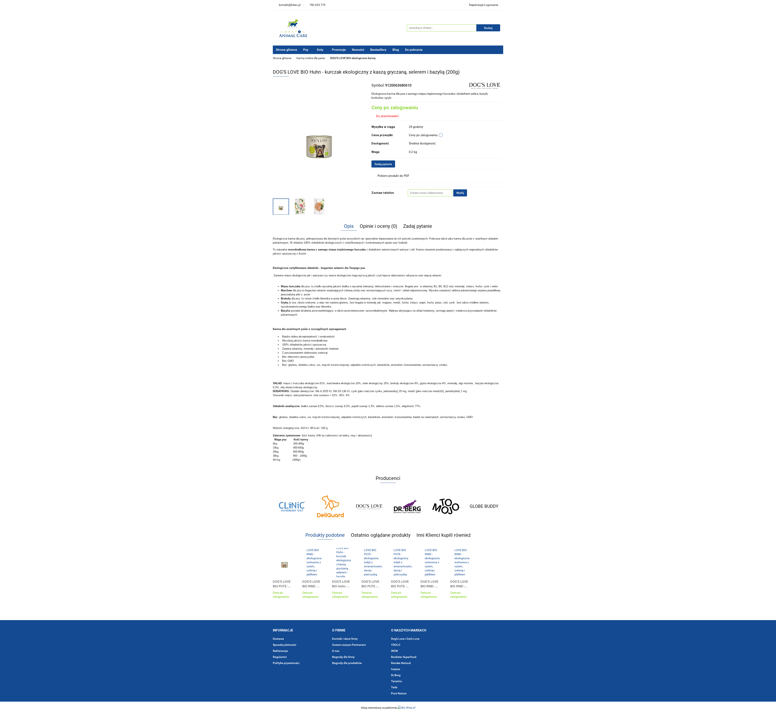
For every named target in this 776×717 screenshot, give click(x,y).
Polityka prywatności (286, 663)
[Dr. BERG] (369, 506)
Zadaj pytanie (383, 164)
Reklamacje (280, 650)
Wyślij (460, 192)
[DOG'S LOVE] (484, 85)
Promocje (339, 50)
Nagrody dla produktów (347, 663)
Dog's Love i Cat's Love (405, 638)
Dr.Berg (396, 675)
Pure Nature (399, 693)
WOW (394, 650)
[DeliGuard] (292, 506)
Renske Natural (401, 663)
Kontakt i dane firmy (345, 638)
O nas (335, 650)
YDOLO (395, 644)
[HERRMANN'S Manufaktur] (484, 506)
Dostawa (278, 638)
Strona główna (286, 50)
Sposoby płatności (284, 644)
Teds (394, 687)
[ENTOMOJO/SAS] (407, 506)
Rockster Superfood (403, 657)
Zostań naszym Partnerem (349, 644)
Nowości (358, 50)
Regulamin (280, 657)
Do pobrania (414, 50)
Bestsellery (378, 50)
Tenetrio (396, 681)
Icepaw (395, 669)
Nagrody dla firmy (343, 657)
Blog (395, 50)
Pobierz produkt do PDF (393, 176)
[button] (283, 630)
